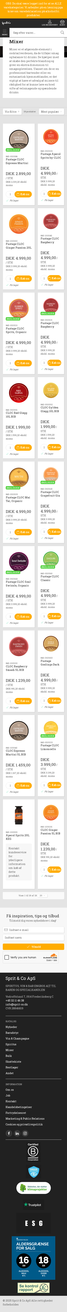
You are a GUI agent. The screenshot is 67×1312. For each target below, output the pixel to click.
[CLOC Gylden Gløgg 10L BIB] (51, 390)
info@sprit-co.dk (17, 1004)
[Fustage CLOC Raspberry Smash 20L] (51, 221)
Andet (10, 1073)
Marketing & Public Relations (25, 1118)
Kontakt (11, 1101)
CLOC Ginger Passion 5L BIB (50, 831)
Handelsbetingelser (19, 1107)
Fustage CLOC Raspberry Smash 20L (50, 242)
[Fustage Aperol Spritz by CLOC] (51, 136)
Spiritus (11, 1044)
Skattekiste (13, 1061)
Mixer (10, 1050)
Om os (10, 1089)
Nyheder (11, 1027)
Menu (4, 34)
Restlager (12, 1067)
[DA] (6, 23)
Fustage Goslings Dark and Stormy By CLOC (51, 666)
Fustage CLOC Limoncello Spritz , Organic (50, 751)
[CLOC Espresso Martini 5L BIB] (19, 731)
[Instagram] (25, 1133)
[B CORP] (33, 1152)
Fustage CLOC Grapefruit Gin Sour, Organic (50, 495)
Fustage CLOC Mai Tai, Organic (18, 499)
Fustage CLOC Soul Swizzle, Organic (18, 583)
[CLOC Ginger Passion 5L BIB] (51, 812)
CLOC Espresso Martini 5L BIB (16, 752)
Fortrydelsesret (16, 1113)
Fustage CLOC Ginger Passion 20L (18, 245)
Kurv (62, 25)
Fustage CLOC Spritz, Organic (16, 330)
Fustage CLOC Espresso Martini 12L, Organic (17, 163)
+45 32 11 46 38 (15, 1000)
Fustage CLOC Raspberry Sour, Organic (50, 326)
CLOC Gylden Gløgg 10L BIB (50, 409)
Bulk (9, 1056)
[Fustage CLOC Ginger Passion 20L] (19, 224)
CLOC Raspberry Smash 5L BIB (17, 668)
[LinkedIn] (17, 1133)
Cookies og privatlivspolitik (24, 1124)
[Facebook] (9, 1133)
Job (8, 1095)
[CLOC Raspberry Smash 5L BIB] (19, 646)
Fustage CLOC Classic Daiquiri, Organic (50, 582)
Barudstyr (12, 1032)
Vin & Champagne (17, 1038)
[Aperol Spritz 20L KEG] (19, 815)
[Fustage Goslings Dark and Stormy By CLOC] (51, 643)
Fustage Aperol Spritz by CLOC (51, 155)
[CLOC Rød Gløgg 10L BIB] (19, 393)
